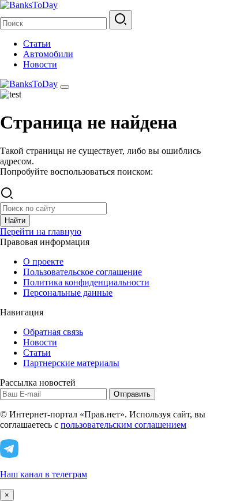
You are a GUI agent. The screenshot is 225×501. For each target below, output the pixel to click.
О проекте (43, 261)
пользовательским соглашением (123, 425)
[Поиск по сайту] (120, 19)
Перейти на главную (40, 231)
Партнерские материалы (71, 363)
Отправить (132, 394)
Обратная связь (53, 332)
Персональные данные (67, 292)
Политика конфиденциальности (86, 282)
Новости (40, 64)
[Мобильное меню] (64, 87)
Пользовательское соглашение (82, 272)
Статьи (37, 43)
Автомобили (48, 54)
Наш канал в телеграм (43, 474)
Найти (15, 220)
